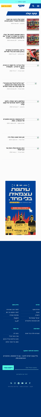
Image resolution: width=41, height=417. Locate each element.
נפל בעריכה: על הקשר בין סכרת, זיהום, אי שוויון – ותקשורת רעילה (13, 66)
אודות (38, 305)
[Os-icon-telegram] (18, 383)
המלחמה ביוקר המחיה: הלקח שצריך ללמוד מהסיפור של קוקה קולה (13, 102)
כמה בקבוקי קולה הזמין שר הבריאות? (15, 149)
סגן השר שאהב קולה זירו (16, 137)
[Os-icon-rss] (11, 383)
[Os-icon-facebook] (29, 383)
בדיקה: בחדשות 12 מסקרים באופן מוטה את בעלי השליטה (14, 51)
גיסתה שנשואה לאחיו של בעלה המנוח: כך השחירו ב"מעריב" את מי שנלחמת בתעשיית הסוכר (13, 36)
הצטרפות (37, 328)
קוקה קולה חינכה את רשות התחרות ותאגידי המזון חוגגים (14, 20)
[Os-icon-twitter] (26, 383)
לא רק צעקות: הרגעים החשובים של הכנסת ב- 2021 (13, 120)
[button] (38, 6)
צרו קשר (16, 328)
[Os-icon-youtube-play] (22, 383)
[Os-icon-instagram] (15, 383)
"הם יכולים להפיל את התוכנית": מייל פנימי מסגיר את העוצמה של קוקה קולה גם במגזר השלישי (13, 84)
